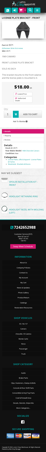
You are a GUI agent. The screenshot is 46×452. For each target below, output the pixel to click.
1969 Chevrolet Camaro (30, 151)
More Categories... (23, 408)
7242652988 (25, 227)
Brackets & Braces (23, 164)
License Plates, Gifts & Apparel (19, 159)
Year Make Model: (13, 150)
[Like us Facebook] (22, 422)
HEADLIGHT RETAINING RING (23, 196)
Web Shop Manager (15, 449)
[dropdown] (37, 10)
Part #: (5, 45)
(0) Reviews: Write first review (12, 48)
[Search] (30, 10)
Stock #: (9, 148)
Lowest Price (22, 94)
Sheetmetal (12, 164)
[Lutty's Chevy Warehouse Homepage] (26, 3)
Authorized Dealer (20, 99)
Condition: (10, 153)
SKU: (4, 51)
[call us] (7, 10)
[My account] (15, 10)
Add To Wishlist (19, 121)
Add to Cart (30, 114)
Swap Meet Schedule (23, 246)
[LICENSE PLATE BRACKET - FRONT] (23, 30)
